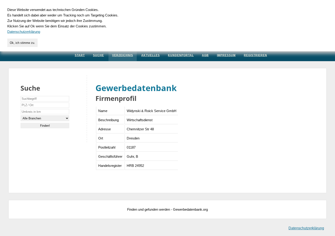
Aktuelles (150, 55)
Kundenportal (181, 55)
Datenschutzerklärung (306, 228)
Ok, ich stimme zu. (22, 43)
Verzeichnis (122, 55)
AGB (205, 55)
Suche (98, 55)
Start (80, 55)
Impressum (226, 55)
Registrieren (255, 55)
